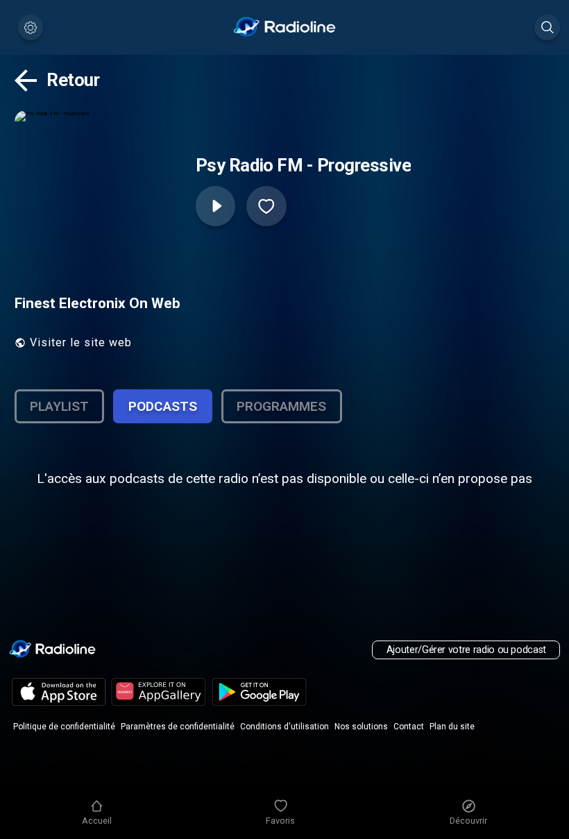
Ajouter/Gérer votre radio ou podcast (466, 650)
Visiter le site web (81, 342)
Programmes (281, 406)
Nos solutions (361, 726)
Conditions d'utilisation (284, 726)
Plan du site (452, 726)
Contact (408, 726)
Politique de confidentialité (64, 726)
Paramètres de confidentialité (178, 726)
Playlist (59, 406)
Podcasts (162, 406)
